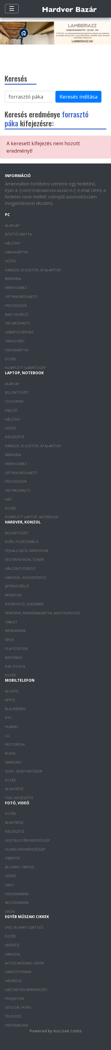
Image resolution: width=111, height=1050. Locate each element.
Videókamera (17, 893)
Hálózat (13, 243)
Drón (10, 911)
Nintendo (14, 657)
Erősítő (12, 945)
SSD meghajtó (17, 323)
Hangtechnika (18, 971)
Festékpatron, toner (24, 559)
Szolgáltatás (18, 1007)
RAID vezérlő (16, 314)
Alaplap (12, 225)
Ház (8, 499)
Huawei (11, 726)
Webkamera (15, 630)
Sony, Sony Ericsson (23, 771)
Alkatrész (14, 788)
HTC (8, 717)
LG (7, 735)
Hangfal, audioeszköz (25, 577)
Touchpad (14, 401)
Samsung (13, 762)
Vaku (9, 885)
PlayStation (16, 648)
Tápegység (15, 341)
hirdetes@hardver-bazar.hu (47, 190)
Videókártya (16, 350)
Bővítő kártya (18, 234)
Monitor (13, 595)
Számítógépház (19, 332)
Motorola (15, 744)
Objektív (12, 858)
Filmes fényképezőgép (25, 849)
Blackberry (15, 708)
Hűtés (10, 261)
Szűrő (10, 876)
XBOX (9, 639)
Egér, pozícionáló (22, 541)
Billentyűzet (17, 392)
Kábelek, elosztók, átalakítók (33, 270)
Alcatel (12, 691)
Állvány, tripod (19, 867)
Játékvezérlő (17, 586)
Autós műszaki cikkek (24, 963)
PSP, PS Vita (15, 666)
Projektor (14, 998)
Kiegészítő (14, 436)
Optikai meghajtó (21, 296)
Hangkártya (16, 252)
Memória (13, 278)
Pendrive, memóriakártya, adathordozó (42, 613)
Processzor (16, 305)
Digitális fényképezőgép (27, 840)
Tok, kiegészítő (19, 797)
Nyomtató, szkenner (24, 604)
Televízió (13, 1016)
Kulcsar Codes (67, 1031)
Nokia (10, 753)
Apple (10, 699)
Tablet (11, 622)
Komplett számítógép (25, 367)
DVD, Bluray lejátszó (24, 927)
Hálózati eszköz (20, 568)
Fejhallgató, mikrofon (26, 550)
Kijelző (11, 410)
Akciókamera (17, 902)
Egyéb (10, 359)
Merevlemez (16, 287)
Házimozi (13, 980)
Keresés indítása (78, 96)
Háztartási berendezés (26, 989)
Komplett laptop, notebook (31, 516)
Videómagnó (16, 1025)
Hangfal (13, 954)
